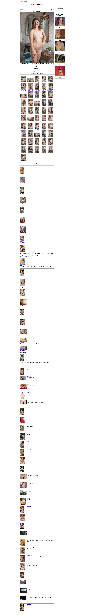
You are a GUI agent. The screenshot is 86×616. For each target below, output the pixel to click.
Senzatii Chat (22, 9)
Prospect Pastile (52, 9)
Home (21, 2)
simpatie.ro (59, 15)
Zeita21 (60, 51)
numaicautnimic (60, 26)
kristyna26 (59, 63)
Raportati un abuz (37, 163)
